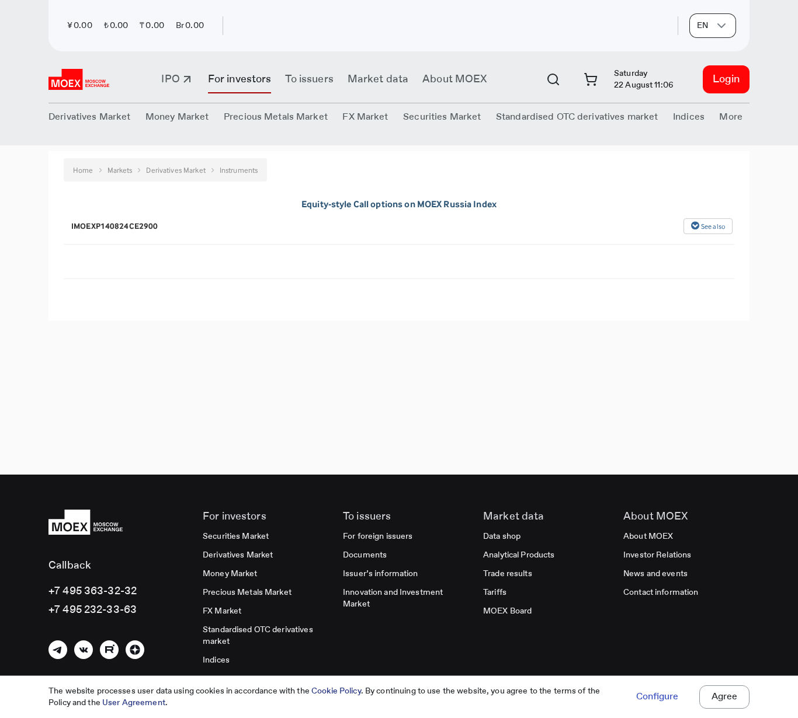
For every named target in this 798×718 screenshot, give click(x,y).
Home (83, 170)
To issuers (309, 79)
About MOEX (454, 79)
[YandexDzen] (135, 649)
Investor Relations (657, 555)
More (731, 117)
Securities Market (236, 536)
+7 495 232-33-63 (92, 610)
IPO (170, 79)
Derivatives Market (238, 555)
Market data (378, 79)
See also (713, 226)
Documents (365, 555)
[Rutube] (109, 649)
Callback (69, 565)
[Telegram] (57, 649)
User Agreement (133, 703)
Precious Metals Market (276, 117)
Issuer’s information (380, 574)
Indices (216, 660)
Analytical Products (518, 555)
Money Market (230, 574)
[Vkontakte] (83, 649)
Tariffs (494, 592)
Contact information (660, 592)
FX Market (222, 611)
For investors (240, 79)
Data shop (502, 536)
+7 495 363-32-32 (92, 591)
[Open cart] (591, 79)
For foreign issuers (377, 536)
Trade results (507, 574)
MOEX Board (507, 611)
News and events (655, 574)
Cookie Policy (336, 691)
